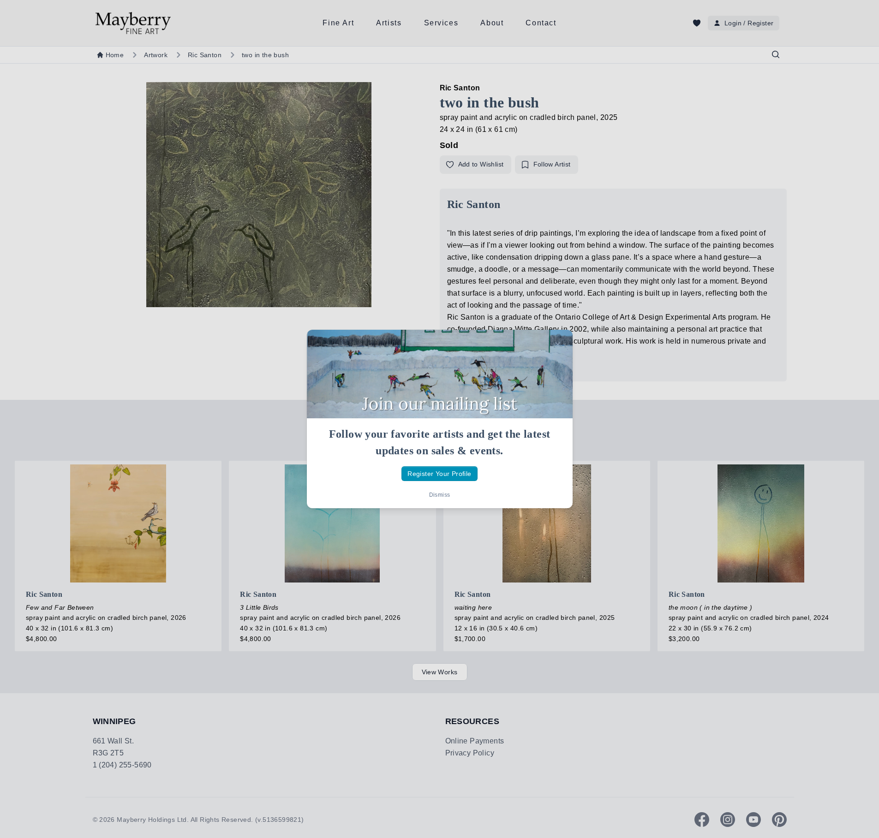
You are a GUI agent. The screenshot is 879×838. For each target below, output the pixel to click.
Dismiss (439, 495)
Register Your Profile (439, 473)
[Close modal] (557, 344)
